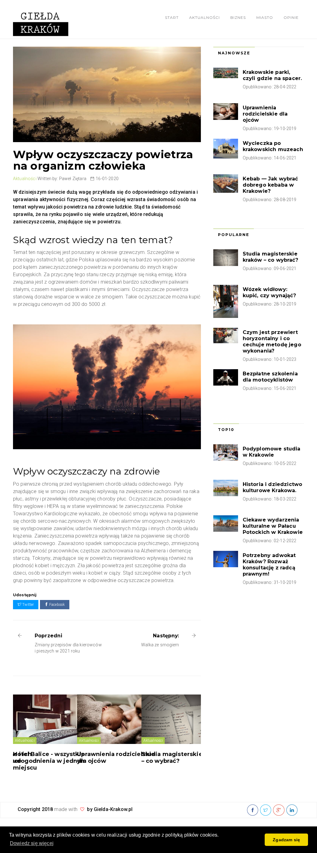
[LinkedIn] (291, 810)
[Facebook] (252, 810)
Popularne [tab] (233, 234)
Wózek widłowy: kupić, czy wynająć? (269, 292)
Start (172, 17)
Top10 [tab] (226, 429)
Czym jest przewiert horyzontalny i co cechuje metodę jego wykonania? (272, 341)
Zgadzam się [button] (286, 839)
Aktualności (204, 17)
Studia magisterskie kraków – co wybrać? (270, 257)
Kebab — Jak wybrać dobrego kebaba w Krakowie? (270, 185)
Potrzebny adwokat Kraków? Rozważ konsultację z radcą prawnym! (269, 564)
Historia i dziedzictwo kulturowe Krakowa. (272, 487)
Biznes (238, 17)
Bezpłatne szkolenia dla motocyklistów (270, 377)
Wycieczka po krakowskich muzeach (273, 146)
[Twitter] (265, 810)
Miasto (264, 17)
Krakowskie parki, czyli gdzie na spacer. (272, 75)
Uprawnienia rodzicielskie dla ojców (265, 114)
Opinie (291, 17)
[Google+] (278, 810)
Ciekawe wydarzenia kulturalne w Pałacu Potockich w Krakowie (273, 526)
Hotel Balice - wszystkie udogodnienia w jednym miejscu (49, 761)
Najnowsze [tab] (234, 53)
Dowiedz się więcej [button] (32, 843)
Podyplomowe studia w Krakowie (272, 452)
